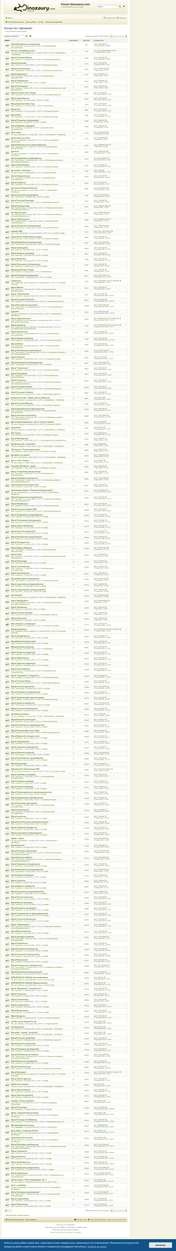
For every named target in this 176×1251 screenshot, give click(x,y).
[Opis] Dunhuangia (19, 764)
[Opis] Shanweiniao (19, 1204)
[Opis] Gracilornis (18, 816)
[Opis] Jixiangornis (19, 1151)
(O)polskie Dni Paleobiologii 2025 (25, 769)
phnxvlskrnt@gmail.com (26, 53)
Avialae (43, 82)
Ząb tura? (15, 151)
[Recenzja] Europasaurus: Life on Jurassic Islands (32, 422)
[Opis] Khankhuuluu (19, 504)
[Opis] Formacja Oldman (21, 58)
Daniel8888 (22, 140)
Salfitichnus (16, 281)
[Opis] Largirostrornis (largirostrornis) (27, 584)
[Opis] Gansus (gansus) (21, 1079)
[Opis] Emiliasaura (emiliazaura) (24, 1145)
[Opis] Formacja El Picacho (22, 300)
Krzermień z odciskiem (21, 170)
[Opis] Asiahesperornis (21, 1162)
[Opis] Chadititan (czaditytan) (23, 775)
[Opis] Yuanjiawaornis (20, 742)
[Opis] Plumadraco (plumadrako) (25, 120)
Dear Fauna (16, 433)
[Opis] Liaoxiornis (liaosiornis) (24, 709)
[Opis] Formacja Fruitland (22, 392)
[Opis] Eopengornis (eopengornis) (25, 692)
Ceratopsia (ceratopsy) (50, 184)
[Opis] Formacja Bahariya (22, 403)
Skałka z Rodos (17, 838)
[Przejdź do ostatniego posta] (106, 44)
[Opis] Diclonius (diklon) (21, 857)
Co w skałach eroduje (57, 233)
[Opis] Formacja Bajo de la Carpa (25, 731)
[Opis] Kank (16, 115)
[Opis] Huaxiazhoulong (21, 1067)
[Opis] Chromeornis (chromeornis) (25, 264)
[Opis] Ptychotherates (20, 165)
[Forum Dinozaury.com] (33, 7)
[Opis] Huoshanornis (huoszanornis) (26, 537)
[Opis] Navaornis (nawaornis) (23, 1043)
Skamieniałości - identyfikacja (56, 134)
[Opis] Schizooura (18, 618)
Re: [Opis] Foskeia (19, 213)
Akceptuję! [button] (161, 1245)
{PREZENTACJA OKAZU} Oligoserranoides (29, 983)
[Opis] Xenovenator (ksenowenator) (26, 226)
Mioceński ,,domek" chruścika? (24, 1032)
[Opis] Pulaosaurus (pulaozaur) (24, 478)
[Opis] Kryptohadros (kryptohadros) (26, 158)
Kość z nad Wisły (18, 1185)
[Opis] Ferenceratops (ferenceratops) (26, 237)
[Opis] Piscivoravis (19, 1107)
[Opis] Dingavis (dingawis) (22, 875)
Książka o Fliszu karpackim (22, 1101)
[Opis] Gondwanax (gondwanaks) (25, 1192)
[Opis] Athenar (17, 287)
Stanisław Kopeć (20, 147)
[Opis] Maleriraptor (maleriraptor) (25, 579)
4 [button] (120, 36)
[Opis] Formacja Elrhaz (21, 681)
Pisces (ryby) (49, 979)
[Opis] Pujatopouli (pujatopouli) (24, 275)
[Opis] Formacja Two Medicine (24, 1120)
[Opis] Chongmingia (19, 999)
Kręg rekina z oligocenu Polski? (24, 1131)
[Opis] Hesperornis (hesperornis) (25, 485)
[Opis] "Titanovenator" (20, 294)
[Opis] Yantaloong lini (20, 219)
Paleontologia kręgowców (52, 59)
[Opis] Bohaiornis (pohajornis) (24, 1061)
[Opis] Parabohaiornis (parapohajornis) (27, 725)
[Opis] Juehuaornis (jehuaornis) (24, 747)
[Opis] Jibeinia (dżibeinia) (22, 526)
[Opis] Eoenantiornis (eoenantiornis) (26, 972)
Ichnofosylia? (17, 595)
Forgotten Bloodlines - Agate (23, 466)
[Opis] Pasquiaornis (19, 943)
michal (20, 172)
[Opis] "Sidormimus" (20, 368)
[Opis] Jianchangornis (20, 573)
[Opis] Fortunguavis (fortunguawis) (26, 520)
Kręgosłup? (16, 427)
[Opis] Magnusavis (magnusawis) (25, 1168)
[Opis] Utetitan (17, 344)
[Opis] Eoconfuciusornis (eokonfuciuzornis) (29, 822)
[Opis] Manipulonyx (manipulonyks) (26, 242)
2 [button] (114, 36)
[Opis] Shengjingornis (20, 636)
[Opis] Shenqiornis (19, 607)
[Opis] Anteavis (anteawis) (22, 338)
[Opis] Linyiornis (18, 881)
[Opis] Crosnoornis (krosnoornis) (25, 954)
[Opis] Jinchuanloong (20, 566)
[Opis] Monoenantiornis (21, 931)
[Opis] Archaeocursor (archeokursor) (26, 965)
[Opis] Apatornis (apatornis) (23, 703)
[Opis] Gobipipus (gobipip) (22, 781)
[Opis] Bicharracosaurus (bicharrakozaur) (28, 145)
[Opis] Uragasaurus (19, 74)
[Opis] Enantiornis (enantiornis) (24, 949)
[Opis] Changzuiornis (20, 1005)
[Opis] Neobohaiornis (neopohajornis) (27, 870)
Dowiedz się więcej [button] (96, 1246)
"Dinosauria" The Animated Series (25, 450)
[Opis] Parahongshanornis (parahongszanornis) (31, 792)
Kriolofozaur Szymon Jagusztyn (26, 283)
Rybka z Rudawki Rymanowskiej (24, 1113)
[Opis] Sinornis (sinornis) (22, 897)
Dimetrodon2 (22, 134)
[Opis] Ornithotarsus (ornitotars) (24, 1055)
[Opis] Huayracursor (19, 332)
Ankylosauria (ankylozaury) (53, 70)
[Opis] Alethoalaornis (20, 658)
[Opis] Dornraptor (18, 1072)
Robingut (21, 716)
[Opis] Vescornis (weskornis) (23, 531)
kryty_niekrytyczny (21, 233)
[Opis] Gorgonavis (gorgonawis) (24, 195)
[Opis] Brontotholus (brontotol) (24, 305)
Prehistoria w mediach (53, 424)
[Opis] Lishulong (18, 325)
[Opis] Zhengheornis (19, 81)
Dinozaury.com (61, 1225)
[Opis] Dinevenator (19, 63)
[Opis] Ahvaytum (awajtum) (22, 937)
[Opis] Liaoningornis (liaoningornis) (26, 833)
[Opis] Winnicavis (18, 259)
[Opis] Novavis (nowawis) (21, 903)
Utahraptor (19, 1127)
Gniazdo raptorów (52, 1023)
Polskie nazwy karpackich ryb (23, 1021)
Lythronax (18, 46)
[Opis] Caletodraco (19, 629)
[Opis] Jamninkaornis (20, 98)
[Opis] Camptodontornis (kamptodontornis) (29, 914)
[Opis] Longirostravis (20, 1199)
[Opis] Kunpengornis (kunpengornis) (26, 363)
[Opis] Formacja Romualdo (22, 200)
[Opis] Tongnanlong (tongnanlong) (25, 472)
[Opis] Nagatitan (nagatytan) (23, 126)
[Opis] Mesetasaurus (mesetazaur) (25, 44)
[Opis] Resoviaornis (19, 960)
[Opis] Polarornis (18, 1157)
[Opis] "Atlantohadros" (20, 925)
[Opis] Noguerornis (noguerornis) (25, 736)
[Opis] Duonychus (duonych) (23, 720)
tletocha (20, 400)
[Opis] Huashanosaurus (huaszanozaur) (28, 409)
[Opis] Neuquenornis (20, 1010)
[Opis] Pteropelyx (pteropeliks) (24, 851)
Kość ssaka (16, 132)
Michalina (21, 446)
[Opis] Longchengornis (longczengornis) (28, 590)
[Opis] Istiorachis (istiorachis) (23, 415)
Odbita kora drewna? (20, 1084)
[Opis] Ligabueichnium (21, 318)
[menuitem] (121, 18)
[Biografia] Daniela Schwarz (23, 1125)
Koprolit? (15, 312)
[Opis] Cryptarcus (18, 183)
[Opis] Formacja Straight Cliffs (24, 509)
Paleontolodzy (48, 106)
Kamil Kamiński (20, 214)
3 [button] (117, 36)
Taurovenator (19, 70)
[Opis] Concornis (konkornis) (23, 919)
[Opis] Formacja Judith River (23, 1038)
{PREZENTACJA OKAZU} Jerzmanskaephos (29, 977)
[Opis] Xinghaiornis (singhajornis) (25, 864)
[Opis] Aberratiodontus (20, 1090)
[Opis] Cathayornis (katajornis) (24, 827)
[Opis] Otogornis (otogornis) (23, 652)
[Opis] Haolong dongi (20, 206)
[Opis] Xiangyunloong (20, 176)
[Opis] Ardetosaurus (19, 1173)
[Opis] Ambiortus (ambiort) (22, 753)
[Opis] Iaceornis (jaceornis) (22, 687)
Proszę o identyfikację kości (23, 51)
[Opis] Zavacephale (19, 374)
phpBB (62, 1227)
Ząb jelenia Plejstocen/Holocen (24, 188)
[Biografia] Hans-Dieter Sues (23, 104)
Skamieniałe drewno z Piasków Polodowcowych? (32, 490)
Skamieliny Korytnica (20, 714)
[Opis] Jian (15, 109)
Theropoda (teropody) (50, 65)
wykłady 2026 (16, 231)
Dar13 (20, 1086)
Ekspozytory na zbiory (20, 138)
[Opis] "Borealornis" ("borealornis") (26, 988)
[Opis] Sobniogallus (19, 248)
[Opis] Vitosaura (18, 357)
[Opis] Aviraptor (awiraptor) (22, 253)
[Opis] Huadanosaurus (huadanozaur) (27, 798)
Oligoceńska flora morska (22, 1138)
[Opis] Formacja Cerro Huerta (23, 93)
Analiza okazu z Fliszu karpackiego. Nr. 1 (28, 1180)
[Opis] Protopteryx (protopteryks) (25, 1049)
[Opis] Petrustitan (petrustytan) (24, 803)
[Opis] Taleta (16, 554)
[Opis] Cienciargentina (20, 669)
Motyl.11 (21, 429)
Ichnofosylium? (17, 1027)
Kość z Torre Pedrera (20, 461)
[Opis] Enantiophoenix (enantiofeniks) (27, 758)
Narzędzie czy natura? (20, 455)
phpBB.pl (76, 1229)
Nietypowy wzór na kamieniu (23, 444)
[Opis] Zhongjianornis (20, 542)
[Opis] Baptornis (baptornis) (23, 886)
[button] (126, 36)
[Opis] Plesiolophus (19, 86)
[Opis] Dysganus (18, 1016)
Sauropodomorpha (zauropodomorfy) (23, 328)
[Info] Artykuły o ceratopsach (23, 624)
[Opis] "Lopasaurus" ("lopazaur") (25, 675)
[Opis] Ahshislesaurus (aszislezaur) (26, 350)
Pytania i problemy (50, 172)
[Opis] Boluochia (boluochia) (23, 641)
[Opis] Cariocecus (18, 380)
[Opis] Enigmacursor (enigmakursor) (26, 497)
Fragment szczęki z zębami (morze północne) (30, 398)
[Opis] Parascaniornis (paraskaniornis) (27, 892)
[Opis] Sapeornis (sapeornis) (23, 663)
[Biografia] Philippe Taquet (22, 270)
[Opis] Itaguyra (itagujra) (21, 548)
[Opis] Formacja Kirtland (21, 387)
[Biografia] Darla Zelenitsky (22, 647)
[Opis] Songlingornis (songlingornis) (26, 515)
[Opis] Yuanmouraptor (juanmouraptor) (27, 698)
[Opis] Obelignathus (19, 601)
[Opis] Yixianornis (18, 994)
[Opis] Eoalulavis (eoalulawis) (23, 908)
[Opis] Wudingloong (19, 439)
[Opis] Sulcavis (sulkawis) (22, 787)
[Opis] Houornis (17, 845)
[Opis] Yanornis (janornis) (22, 1095)
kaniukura (21, 424)
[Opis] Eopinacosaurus (21, 69)
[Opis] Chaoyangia (19, 561)
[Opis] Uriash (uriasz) (20, 810)
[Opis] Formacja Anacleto (22, 613)
